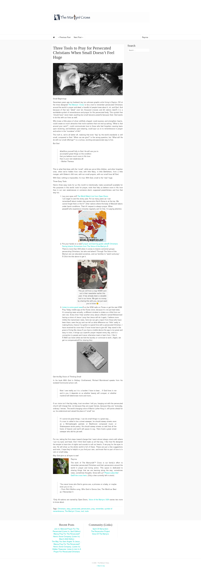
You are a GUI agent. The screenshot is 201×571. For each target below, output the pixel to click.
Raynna (145, 37)
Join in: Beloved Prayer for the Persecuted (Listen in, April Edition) (67, 530)
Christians (62, 508)
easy (68, 508)
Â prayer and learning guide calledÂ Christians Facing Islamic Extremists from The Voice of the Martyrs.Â (90, 244)
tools (87, 511)
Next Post (78, 37)
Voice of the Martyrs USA (99, 499)
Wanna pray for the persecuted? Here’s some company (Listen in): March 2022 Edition (66, 536)
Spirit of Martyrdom (100, 528)
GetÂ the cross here (79, 475)
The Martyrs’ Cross (76, 104)
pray (93, 508)
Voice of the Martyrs (100, 533)
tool (82, 511)
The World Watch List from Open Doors (92, 196)
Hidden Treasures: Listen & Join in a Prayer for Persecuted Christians (66, 550)
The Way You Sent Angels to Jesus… (66, 541)
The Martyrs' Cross (72, 511)
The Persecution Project (100, 531)
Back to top (101, 566)
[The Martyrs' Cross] (100, 17)
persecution (85, 508)
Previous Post (65, 37)
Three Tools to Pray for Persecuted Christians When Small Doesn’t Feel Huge (83, 53)
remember (100, 508)
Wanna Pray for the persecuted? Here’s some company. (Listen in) (66, 545)
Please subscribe (111, 472)
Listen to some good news (72, 307)
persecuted (75, 508)
